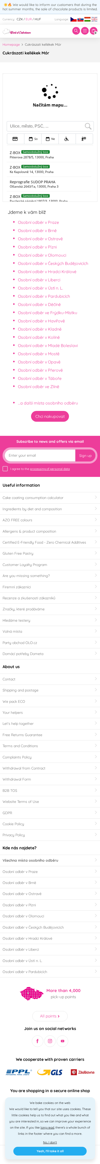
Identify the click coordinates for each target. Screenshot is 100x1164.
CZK (20, 19)
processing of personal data (50, 469)
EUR (29, 19)
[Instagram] (50, 1041)
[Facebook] (37, 1041)
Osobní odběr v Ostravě (40, 238)
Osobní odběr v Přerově (40, 370)
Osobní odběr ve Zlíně (38, 386)
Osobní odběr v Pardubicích (44, 296)
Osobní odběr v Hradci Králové (47, 271)
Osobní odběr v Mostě (38, 353)
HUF (38, 19)
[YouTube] (62, 1041)
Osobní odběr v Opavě (39, 361)
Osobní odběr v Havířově (41, 320)
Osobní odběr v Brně (37, 230)
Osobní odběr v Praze (38, 222)
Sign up (85, 455)
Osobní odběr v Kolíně (39, 337)
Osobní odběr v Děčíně (39, 304)
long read (47, 1127)
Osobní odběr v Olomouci (42, 255)
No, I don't (50, 1142)
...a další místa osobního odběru (48, 403)
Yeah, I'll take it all (50, 1151)
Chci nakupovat (50, 416)
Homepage (11, 44)
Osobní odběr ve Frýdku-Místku (47, 312)
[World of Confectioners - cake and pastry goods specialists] (17, 30)
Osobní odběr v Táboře (40, 378)
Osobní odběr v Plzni (37, 246)
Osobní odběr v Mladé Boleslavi (48, 345)
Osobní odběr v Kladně (40, 329)
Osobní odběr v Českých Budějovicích (53, 263)
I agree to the (40, 469)
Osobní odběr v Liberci (39, 279)
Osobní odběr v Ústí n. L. (40, 288)
